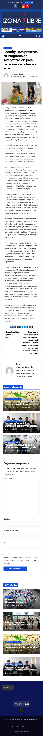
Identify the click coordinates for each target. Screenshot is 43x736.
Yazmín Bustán (19, 74)
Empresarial (8, 48)
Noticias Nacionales (21, 731)
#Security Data (31, 77)
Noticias (17, 399)
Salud (16, 442)
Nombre (7, 519)
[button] (36, 36)
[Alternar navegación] (20, 36)
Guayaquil (9, 597)
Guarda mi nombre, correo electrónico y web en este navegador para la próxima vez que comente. (21, 560)
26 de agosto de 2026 (15, 605)
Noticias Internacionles (29, 727)
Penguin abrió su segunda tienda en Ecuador (11, 334)
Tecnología (18, 420)
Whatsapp (8, 688)
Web (5, 543)
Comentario (9, 479)
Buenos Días (16, 727)
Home (9, 727)
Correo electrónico (11, 531)
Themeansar (22, 722)
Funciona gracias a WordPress (15, 719)
